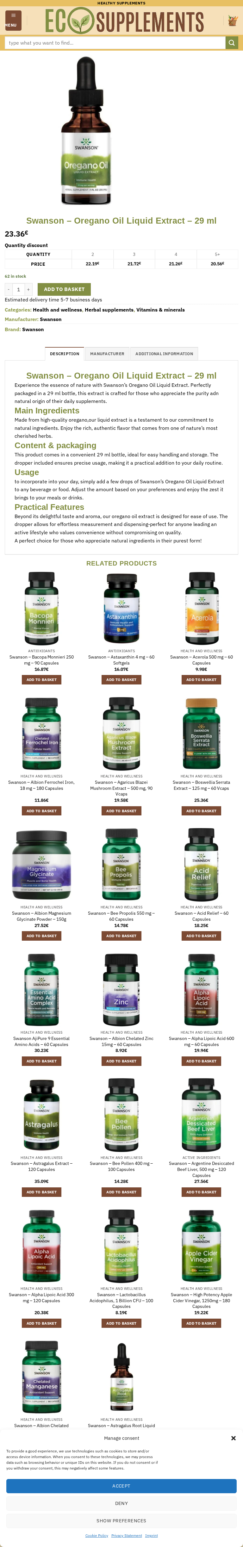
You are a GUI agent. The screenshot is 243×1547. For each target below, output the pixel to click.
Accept (121, 1486)
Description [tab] (64, 353)
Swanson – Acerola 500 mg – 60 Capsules (201, 660)
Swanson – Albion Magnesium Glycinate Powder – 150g (41, 916)
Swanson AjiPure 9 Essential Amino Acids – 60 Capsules (41, 1041)
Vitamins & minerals (160, 309)
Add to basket (64, 289)
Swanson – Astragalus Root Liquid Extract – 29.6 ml (121, 1428)
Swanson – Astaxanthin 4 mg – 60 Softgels (121, 660)
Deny (121, 1503)
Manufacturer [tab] (107, 353)
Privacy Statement (126, 1535)
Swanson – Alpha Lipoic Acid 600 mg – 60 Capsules (201, 1041)
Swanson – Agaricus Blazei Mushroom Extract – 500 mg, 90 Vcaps (121, 788)
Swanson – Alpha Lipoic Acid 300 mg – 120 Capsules (41, 1297)
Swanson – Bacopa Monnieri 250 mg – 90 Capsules (41, 660)
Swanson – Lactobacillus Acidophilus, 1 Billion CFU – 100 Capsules (121, 1300)
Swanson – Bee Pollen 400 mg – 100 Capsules (121, 1166)
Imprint (151, 1535)
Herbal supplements (109, 309)
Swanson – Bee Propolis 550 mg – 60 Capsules (121, 916)
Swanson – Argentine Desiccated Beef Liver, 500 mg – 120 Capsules (201, 1169)
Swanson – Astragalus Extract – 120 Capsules (41, 1166)
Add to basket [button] (42, 679)
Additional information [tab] (164, 353)
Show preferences (121, 1521)
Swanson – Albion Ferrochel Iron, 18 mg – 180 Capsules (41, 785)
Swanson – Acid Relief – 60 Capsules (201, 916)
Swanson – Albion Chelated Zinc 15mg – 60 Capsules (121, 1041)
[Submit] (232, 42)
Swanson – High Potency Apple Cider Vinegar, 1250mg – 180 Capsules (201, 1300)
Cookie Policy (96, 1535)
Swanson (51, 319)
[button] (233, 1438)
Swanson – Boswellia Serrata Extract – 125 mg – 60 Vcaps (201, 785)
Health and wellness (57, 309)
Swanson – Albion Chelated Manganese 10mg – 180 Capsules (41, 1428)
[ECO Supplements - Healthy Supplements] (125, 20)
